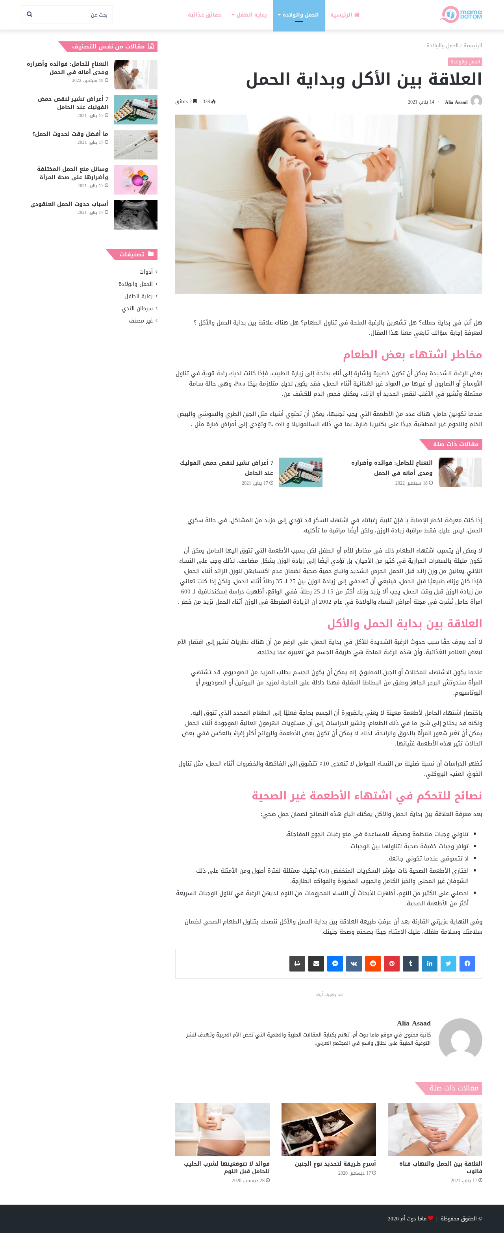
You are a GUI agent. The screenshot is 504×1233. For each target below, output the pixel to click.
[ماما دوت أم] (460, 15)
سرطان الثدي (137, 308)
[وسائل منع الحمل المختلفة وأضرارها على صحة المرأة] (136, 180)
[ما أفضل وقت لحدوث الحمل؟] (136, 144)
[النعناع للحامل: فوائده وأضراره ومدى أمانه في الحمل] (460, 472)
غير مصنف (141, 321)
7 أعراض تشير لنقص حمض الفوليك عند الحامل (226, 468)
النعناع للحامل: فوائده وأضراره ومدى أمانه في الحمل (392, 468)
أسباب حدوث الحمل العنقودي (69, 204)
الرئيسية (342, 15)
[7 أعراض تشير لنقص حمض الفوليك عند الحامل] (300, 472)
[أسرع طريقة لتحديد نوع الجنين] (329, 1129)
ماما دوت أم (413, 1219)
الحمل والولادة (301, 15)
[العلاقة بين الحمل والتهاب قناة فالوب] (435, 1129)
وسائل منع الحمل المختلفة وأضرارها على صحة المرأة (72, 173)
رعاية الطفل (252, 15)
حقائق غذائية (204, 15)
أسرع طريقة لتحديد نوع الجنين (335, 1164)
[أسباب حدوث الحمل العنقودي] (136, 215)
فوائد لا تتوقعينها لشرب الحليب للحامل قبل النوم (227, 1168)
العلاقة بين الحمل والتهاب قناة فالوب (440, 1168)
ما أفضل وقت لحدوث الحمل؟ (70, 134)
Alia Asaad (456, 102)
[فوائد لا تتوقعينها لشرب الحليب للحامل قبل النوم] (222, 1129)
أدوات (146, 272)
